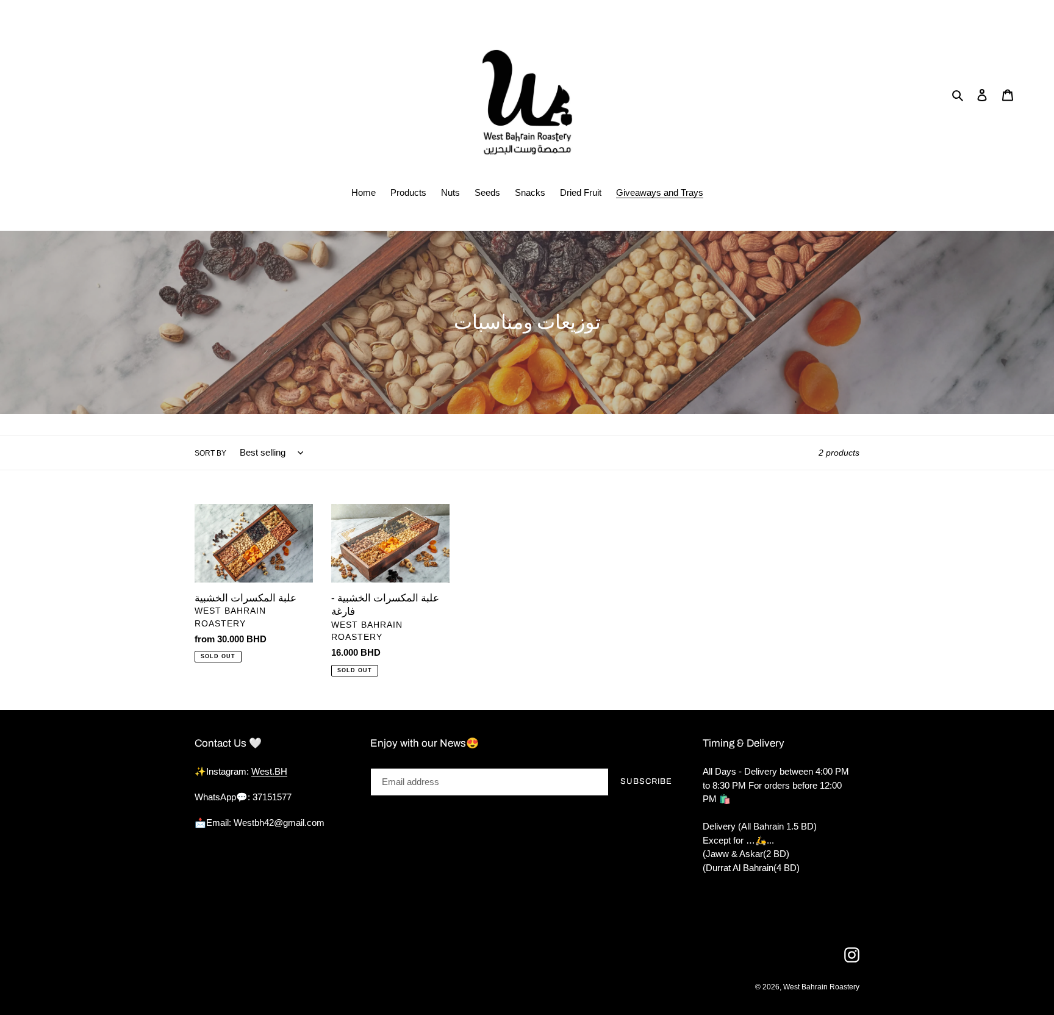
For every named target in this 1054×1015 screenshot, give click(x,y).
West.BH (269, 771)
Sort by (210, 453)
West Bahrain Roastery (821, 987)
